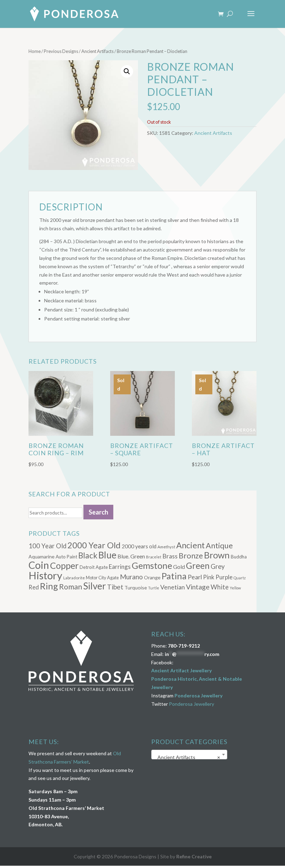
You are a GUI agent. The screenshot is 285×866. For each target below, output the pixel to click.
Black (87, 555)
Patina (174, 576)
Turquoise (135, 587)
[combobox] (189, 754)
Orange (152, 577)
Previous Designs (61, 51)
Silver (94, 585)
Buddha (239, 556)
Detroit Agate (94, 567)
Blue (107, 554)
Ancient (190, 545)
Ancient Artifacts (97, 51)
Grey (218, 566)
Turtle (153, 588)
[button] (127, 71)
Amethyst (166, 546)
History (45, 575)
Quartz (240, 577)
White (220, 587)
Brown (217, 555)
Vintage (198, 587)
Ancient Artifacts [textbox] (187, 757)
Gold (179, 566)
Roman (70, 586)
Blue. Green (131, 556)
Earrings (120, 566)
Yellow (235, 588)
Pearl (195, 577)
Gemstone (152, 565)
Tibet (115, 587)
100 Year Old (47, 546)
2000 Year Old (94, 545)
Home (34, 51)
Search (98, 512)
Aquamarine (41, 556)
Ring (49, 586)
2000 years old (139, 546)
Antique (219, 545)
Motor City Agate (102, 577)
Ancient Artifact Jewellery (181, 670)
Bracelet (153, 557)
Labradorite (74, 577)
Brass (170, 556)
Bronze (191, 555)
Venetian (172, 587)
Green (198, 565)
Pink (208, 577)
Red (33, 587)
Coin (38, 565)
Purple (224, 577)
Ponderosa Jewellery (198, 695)
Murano (131, 577)
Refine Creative (194, 856)
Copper (64, 565)
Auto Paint (66, 556)
